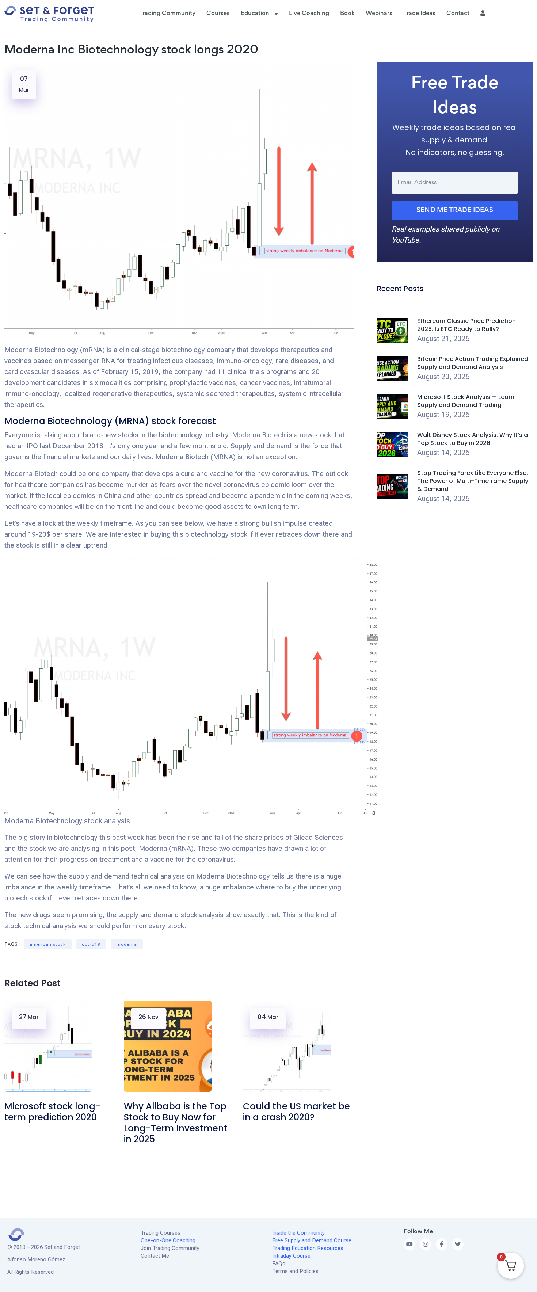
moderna (127, 944)
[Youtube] (409, 1244)
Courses (218, 13)
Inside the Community (299, 1233)
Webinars (379, 13)
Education (256, 13)
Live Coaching (309, 13)
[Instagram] (425, 1244)
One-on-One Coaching (168, 1240)
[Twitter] (458, 1244)
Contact (457, 13)
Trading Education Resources (308, 1248)
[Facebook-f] (442, 1244)
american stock (48, 944)
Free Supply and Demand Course (311, 1240)
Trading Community (167, 13)
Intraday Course (291, 1256)
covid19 (91, 944)
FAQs (278, 1263)
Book (347, 13)
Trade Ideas (419, 13)
